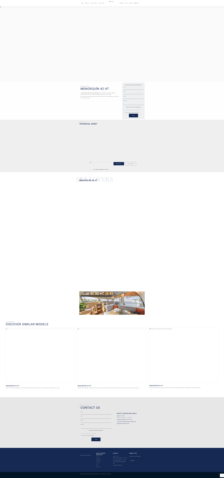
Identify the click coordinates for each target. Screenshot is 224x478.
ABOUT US (98, 457)
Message (125, 100)
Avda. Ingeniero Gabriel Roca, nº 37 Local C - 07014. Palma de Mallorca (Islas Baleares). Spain (119, 462)
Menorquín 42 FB (84, 386)
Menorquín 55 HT (156, 385)
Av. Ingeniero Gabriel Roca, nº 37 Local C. (125, 419)
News (97, 464)
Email (124, 91)
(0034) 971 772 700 (120, 415)
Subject (124, 96)
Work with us (98, 466)
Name (124, 87)
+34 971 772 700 (115, 456)
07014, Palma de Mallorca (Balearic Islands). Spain (126, 421)
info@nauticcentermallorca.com (123, 423)
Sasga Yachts (98, 459)
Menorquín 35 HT (12, 386)
